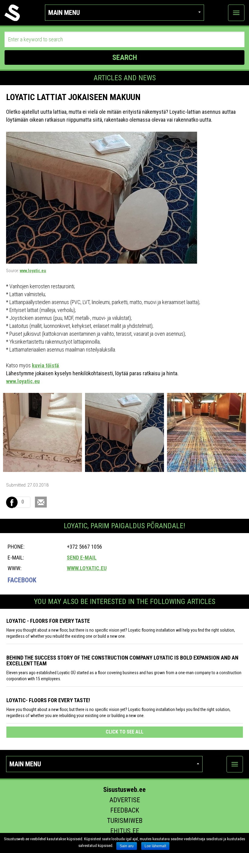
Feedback (124, 810)
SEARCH (124, 57)
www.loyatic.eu (33, 270)
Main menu (64, 12)
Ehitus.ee (124, 831)
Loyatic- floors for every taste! (48, 700)
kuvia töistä (45, 365)
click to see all (124, 732)
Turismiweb (124, 820)
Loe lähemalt (155, 846)
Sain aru (127, 846)
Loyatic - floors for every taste (48, 621)
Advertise (124, 800)
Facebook (22, 580)
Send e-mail (82, 557)
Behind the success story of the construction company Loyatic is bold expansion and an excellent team (122, 660)
